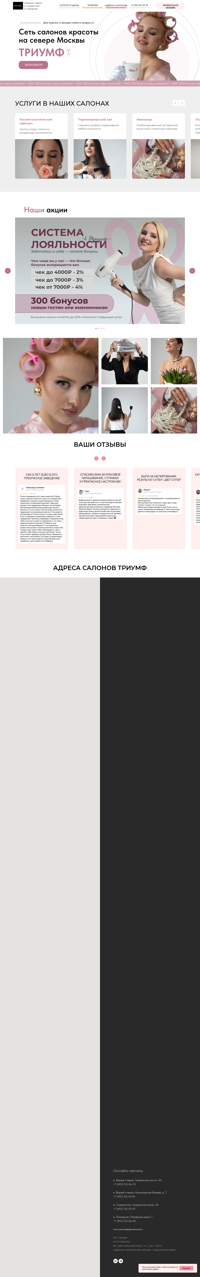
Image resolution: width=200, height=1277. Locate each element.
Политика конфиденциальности (128, 1229)
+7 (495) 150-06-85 (124, 1221)
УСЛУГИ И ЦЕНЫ (69, 5)
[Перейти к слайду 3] (101, 328)
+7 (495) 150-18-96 (124, 1196)
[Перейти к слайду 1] (96, 328)
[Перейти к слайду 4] (104, 328)
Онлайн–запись (128, 1171)
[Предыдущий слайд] (175, 103)
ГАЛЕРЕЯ (93, 5)
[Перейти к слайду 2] (98, 328)
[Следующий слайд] (182, 103)
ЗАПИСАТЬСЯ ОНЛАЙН (170, 6)
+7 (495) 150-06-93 (124, 1184)
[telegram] (121, 1261)
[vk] (115, 1261)
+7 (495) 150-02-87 (124, 1208)
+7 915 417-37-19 (139, 5)
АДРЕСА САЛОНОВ (116, 5)
